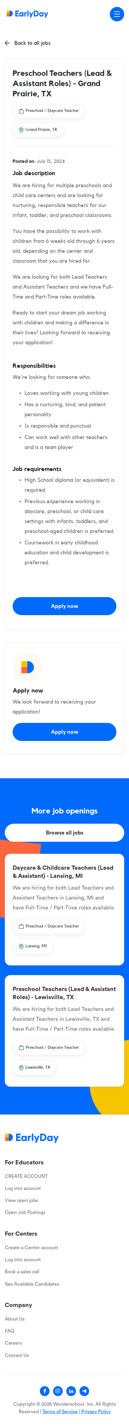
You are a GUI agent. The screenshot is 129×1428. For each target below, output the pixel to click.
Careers (13, 1343)
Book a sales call (22, 1271)
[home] (27, 14)
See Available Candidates (32, 1284)
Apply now (64, 606)
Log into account (23, 1188)
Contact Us (17, 1355)
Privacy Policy (96, 1411)
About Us (15, 1319)
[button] (117, 14)
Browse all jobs (64, 832)
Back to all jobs (28, 43)
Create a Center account (31, 1247)
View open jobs (21, 1200)
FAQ (9, 1331)
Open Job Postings (25, 1212)
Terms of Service (60, 1411)
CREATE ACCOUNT (26, 1176)
